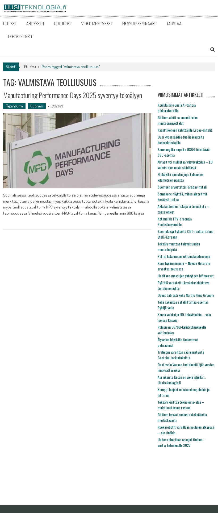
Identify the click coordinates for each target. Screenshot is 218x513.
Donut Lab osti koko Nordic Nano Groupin (186, 295)
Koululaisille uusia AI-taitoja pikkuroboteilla (177, 107)
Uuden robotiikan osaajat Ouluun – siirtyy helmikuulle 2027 (182, 442)
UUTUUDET (63, 23)
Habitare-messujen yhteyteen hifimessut (186, 275)
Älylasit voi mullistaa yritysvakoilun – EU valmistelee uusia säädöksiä (185, 164)
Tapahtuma (14, 106)
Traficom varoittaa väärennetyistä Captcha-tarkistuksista (181, 354)
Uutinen (36, 106)
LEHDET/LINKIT (20, 36)
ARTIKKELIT (35, 23)
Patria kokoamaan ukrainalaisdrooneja (184, 256)
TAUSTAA (174, 23)
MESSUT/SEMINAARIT (139, 23)
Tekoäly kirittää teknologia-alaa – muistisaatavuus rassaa (181, 404)
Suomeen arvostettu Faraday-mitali (182, 187)
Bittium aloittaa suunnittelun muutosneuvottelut (178, 120)
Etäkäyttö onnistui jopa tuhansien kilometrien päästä (180, 177)
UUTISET (10, 23)
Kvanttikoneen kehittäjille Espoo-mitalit (185, 130)
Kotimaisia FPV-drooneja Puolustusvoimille (175, 221)
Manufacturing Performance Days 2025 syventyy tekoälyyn (72, 95)
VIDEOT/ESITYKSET (97, 23)
